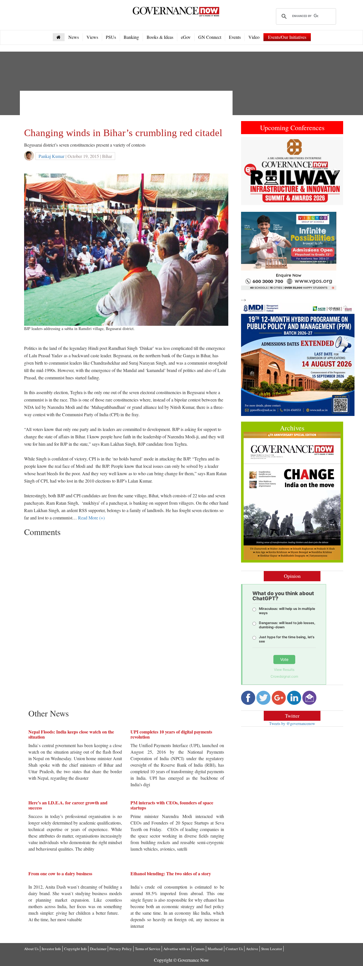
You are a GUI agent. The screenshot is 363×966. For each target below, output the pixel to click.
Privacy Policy (120, 948)
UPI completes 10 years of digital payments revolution (171, 734)
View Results (284, 669)
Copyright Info (75, 948)
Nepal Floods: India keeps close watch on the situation (71, 734)
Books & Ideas (160, 37)
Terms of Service (147, 948)
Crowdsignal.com (284, 676)
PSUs (111, 37)
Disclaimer (98, 948)
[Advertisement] (127, 108)
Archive (252, 948)
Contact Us (234, 948)
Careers (198, 948)
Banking (131, 37)
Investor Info (51, 948)
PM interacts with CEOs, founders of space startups (171, 805)
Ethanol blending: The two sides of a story (170, 873)
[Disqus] (126, 610)
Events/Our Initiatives (287, 37)
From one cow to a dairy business (60, 873)
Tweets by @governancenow (292, 723)
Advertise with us (176, 948)
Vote (284, 659)
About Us (31, 948)
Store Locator (271, 948)
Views (92, 37)
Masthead (215, 948)
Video (253, 37)
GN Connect (209, 37)
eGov (186, 37)
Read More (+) (91, 518)
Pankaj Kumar (51, 156)
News (73, 37)
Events (235, 37)
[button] (248, 171)
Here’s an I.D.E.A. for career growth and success (67, 805)
